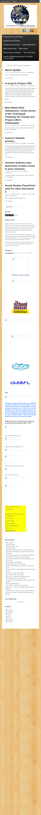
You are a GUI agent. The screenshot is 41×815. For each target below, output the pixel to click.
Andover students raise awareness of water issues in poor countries (20, 165)
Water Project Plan (9, 48)
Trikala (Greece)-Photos (11, 45)
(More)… (7, 99)
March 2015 (8, 618)
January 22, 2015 (15, 194)
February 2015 (9, 620)
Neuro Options (5, 1)
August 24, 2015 (15, 85)
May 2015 (8, 614)
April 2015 (8, 616)
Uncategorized (30, 72)
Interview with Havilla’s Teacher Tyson (15, 564)
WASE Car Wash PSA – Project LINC (15, 578)
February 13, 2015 (15, 171)
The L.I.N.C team (29, 52)
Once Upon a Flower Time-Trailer (14, 574)
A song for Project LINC (18, 83)
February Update (10, 544)
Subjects (7, 195)
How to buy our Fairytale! (12, 52)
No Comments (9, 78)
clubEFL (14, 1)
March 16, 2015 (15, 143)
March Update (13, 70)
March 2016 (8, 609)
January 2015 (9, 622)
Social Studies (31, 194)
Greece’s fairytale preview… (13, 583)
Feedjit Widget (20, 601)
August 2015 (8, 613)
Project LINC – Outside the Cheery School (16, 585)
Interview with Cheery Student (13, 562)
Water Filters (23, 48)
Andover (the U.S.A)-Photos (13, 37)
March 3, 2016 (14, 72)
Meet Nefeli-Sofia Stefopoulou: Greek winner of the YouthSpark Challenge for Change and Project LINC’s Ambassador (20, 551)
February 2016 (9, 611)
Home (8, 65)
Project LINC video (10, 548)
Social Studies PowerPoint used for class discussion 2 (20, 188)
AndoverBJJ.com (10, 530)
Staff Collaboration (29, 45)
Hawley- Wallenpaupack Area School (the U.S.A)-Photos (18, 57)
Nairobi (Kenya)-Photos (11, 41)
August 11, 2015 (15, 125)
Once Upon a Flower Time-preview (14, 573)
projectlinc (22, 72)
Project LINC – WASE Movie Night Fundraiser (17, 576)
